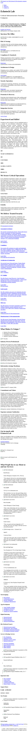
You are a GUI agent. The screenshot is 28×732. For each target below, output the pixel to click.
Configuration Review (9, 599)
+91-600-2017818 (5, 725)
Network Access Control (9, 627)
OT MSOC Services (8, 610)
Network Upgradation (9, 643)
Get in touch (3, 75)
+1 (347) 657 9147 (19, 724)
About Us (6, 6)
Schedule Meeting (5, 441)
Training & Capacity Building (11, 611)
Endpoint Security (8, 638)
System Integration (8, 620)
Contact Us (6, 7)
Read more (3, 63)
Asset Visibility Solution (9, 607)
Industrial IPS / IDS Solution (10, 628)
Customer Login (7, 681)
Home (5, 5)
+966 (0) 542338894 (7, 447)
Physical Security (8, 618)
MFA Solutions (7, 646)
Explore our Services (5, 29)
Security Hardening (8, 600)
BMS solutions (7, 647)
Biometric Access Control (10, 639)
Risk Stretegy (7, 597)
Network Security (8, 617)
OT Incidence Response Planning (11, 629)
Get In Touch (4, 116)
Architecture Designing (9, 608)
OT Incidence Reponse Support (11, 631)
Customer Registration (9, 682)
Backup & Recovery (8, 641)
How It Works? (7, 678)
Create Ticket (7, 680)
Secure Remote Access (9, 644)
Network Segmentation (9, 621)
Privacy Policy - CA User (10, 684)
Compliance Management (10, 601)
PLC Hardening (7, 637)
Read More (3, 49)
